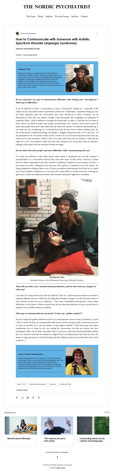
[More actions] (97, 33)
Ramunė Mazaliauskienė (38, 384)
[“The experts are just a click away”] (57, 426)
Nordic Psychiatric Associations (57, 452)
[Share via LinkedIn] (28, 398)
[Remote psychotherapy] (21, 426)
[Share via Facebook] (17, 398)
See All (107, 412)
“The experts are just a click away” (54, 439)
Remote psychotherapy (18, 438)
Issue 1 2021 (21, 384)
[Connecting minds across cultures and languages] (93, 426)
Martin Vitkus (61, 467)
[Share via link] (33, 398)
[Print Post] (39, 398)
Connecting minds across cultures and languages (92, 439)
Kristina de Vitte (65, 384)
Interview (53, 384)
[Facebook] (57, 457)
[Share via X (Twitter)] (22, 398)
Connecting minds (22, 390)
